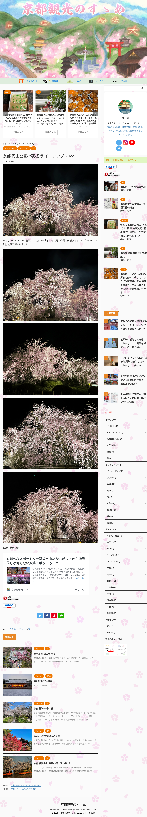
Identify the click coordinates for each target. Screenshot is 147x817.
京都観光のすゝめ (73, 804)
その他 (123, 81)
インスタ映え (11, 629)
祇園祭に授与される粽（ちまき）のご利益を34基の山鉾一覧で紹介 (133, 343)
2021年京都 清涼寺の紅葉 (47, 736)
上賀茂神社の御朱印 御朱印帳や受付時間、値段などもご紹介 (133, 398)
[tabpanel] (18, 114)
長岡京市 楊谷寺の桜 (44, 654)
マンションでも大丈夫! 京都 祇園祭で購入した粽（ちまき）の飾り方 (133, 361)
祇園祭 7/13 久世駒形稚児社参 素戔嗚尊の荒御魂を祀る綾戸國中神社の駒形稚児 (51, 118)
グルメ (77, 81)
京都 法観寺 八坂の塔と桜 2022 (26, 785)
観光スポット (31, 81)
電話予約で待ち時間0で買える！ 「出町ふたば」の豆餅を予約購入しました (133, 325)
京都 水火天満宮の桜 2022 (24, 789)
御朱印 (54, 81)
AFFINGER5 (90, 813)
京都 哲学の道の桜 (43, 708)
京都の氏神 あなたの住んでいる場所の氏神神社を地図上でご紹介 (133, 380)
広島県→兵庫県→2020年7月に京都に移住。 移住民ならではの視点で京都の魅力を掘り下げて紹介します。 (125, 131)
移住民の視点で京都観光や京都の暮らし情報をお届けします (73, 809)
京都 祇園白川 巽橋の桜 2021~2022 (52, 763)
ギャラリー (100, 81)
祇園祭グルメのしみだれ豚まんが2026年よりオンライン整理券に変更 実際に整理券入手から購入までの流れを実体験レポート (18, 121)
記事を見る (18, 132)
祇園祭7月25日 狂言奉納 (133, 186)
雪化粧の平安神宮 (43, 681)
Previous (5, 113)
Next (95, 113)
